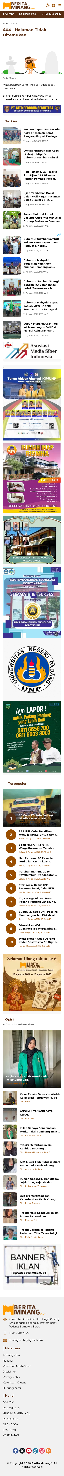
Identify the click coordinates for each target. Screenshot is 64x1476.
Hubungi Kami (12, 1388)
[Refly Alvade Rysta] (10, 1233)
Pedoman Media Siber (17, 1366)
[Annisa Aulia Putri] (10, 1165)
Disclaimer (9, 1371)
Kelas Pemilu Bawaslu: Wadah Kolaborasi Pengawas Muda (40, 1096)
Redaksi (8, 1360)
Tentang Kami (11, 1355)
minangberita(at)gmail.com (26, 1340)
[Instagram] (42, 1451)
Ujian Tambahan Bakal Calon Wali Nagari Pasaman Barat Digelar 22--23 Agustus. (41, 198)
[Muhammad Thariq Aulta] (10, 1182)
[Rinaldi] (10, 1098)
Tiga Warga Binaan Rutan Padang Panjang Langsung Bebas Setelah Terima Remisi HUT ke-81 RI (37, 900)
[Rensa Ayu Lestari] (10, 1132)
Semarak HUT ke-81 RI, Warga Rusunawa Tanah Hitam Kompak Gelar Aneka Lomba (37, 846)
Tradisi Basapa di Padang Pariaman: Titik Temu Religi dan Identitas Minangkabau (38, 1231)
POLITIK (8, 1402)
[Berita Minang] (20, 5)
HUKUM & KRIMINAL (16, 1413)
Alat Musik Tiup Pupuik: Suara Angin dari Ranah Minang (40, 1163)
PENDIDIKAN (11, 1419)
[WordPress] (35, 1451)
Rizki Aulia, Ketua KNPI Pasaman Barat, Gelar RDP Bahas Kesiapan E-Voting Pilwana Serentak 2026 (36, 886)
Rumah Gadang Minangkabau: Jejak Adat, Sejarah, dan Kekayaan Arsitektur (40, 1180)
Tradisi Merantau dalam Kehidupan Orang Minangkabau (36, 1146)
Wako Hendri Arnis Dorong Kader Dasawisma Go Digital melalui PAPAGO (38, 940)
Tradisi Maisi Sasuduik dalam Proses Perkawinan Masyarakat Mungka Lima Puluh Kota (39, 1214)
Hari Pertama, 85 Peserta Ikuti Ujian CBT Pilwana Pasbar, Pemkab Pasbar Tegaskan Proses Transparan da (40, 178)
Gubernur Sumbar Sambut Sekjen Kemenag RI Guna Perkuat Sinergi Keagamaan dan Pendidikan (41, 245)
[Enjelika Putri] (10, 1216)
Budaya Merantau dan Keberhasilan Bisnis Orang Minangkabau (37, 1197)
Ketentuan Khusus (14, 1382)
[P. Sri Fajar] (10, 1115)
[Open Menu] (54, 5)
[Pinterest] (29, 1451)
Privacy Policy (11, 1377)
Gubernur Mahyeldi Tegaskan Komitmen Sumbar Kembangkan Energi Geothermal (38, 265)
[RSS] (48, 1451)
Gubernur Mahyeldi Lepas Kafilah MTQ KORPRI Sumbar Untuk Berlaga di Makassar (40, 308)
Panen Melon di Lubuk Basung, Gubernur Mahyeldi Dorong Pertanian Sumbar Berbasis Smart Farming (42, 219)
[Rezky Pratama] (10, 1199)
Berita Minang (40, 1463)
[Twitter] (22, 1451)
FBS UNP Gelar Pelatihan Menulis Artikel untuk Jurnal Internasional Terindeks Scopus (38, 833)
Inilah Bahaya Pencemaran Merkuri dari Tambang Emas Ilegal (39, 1129)
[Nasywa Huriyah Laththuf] (10, 1148)
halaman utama (47, 99)
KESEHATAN (11, 1435)
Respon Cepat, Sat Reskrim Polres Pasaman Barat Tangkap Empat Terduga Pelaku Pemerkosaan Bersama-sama (41, 136)
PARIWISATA (11, 1408)
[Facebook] (15, 1451)
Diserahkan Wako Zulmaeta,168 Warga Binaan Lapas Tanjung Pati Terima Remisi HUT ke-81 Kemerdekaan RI (38, 927)
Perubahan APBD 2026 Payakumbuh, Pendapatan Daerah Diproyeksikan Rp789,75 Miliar (37, 873)
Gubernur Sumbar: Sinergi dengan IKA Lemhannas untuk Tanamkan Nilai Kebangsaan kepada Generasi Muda (41, 288)
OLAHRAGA (10, 1424)
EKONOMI (9, 1429)
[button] (48, 5)
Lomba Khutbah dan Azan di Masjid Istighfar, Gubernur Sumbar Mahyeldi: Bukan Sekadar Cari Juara (42, 156)
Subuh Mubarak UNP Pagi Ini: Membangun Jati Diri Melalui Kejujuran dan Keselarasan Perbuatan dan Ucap (42, 330)
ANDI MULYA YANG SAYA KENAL (36, 1113)
